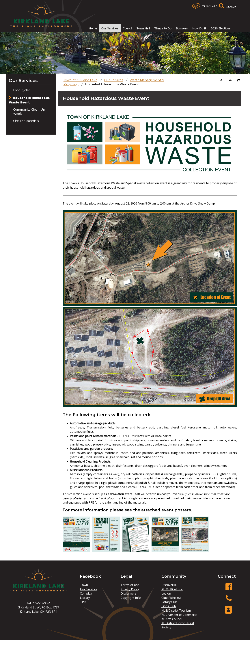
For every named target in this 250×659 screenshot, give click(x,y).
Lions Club (168, 606)
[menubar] (157, 28)
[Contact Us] (228, 611)
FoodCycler (21, 90)
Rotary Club (169, 602)
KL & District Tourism (176, 610)
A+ (222, 80)
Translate (209, 6)
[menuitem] (93, 28)
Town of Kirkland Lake (80, 80)
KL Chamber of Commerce (179, 615)
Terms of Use (130, 585)
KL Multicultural (172, 589)
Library (85, 598)
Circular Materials (26, 121)
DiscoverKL (169, 585)
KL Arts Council (171, 619)
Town (84, 585)
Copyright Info (131, 598)
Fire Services (88, 589)
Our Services (23, 80)
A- (230, 80)
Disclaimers (128, 593)
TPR (83, 602)
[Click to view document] (76, 551)
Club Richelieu (171, 598)
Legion (166, 593)
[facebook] (228, 588)
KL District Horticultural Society (177, 625)
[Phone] (228, 600)
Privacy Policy (130, 589)
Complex (86, 593)
